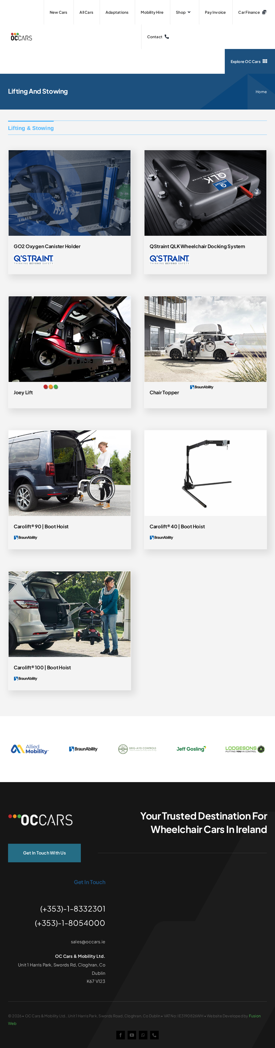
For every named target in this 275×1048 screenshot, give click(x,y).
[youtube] (132, 1035)
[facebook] (120, 1035)
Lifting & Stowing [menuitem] (31, 128)
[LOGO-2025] (21, 35)
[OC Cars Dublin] (40, 816)
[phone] (154, 1035)
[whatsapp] (143, 1035)
